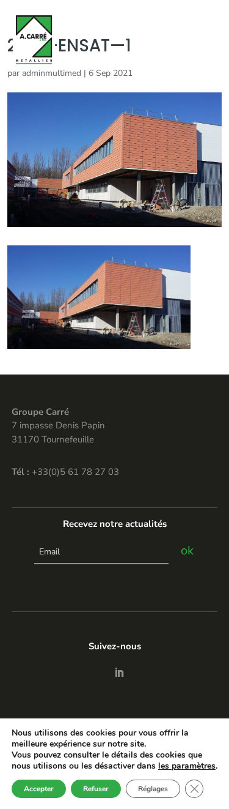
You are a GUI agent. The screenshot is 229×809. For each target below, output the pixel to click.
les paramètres (187, 766)
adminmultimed (51, 73)
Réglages (153, 789)
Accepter (39, 789)
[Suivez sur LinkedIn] (119, 672)
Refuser (96, 789)
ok (187, 550)
